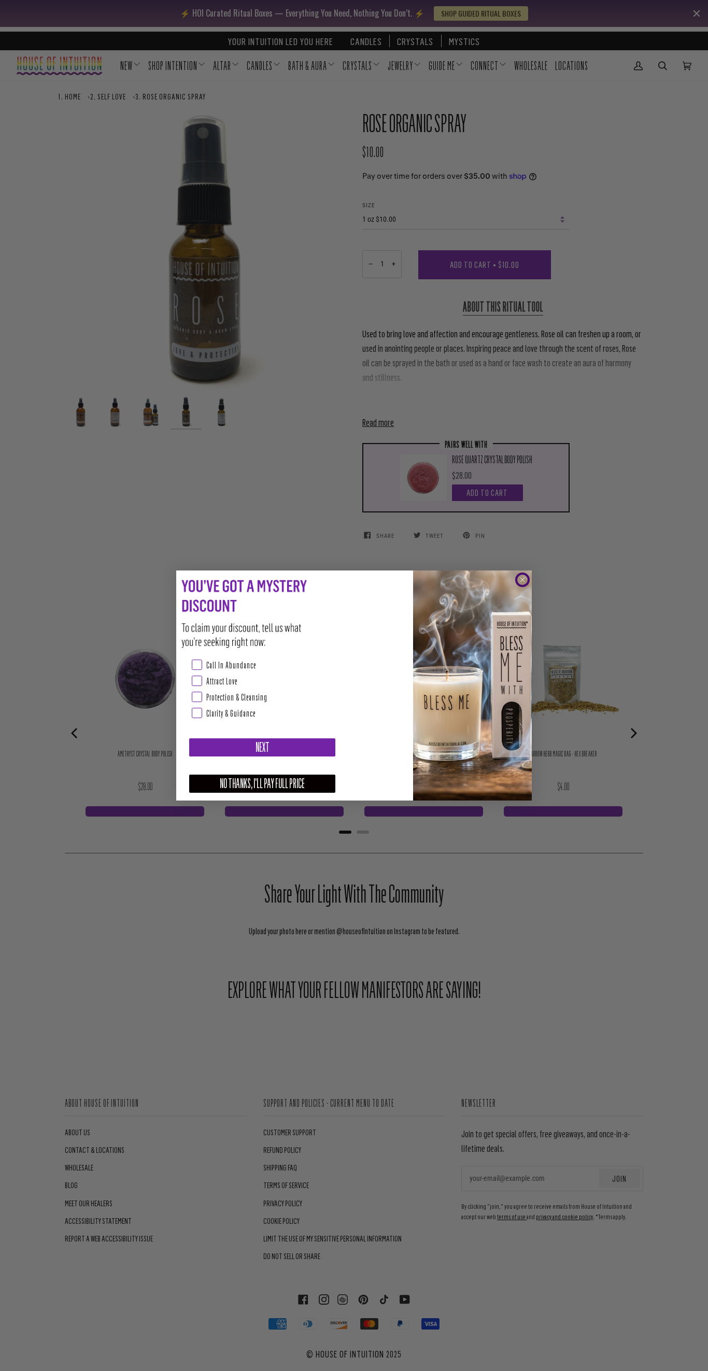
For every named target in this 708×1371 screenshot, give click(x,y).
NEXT (263, 747)
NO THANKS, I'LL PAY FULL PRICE (262, 783)
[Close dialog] (522, 580)
